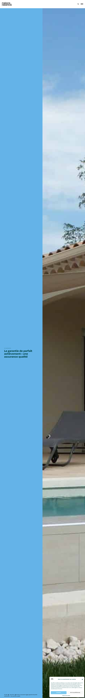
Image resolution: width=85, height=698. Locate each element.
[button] (82, 679)
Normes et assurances (21, 694)
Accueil (5, 694)
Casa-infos (11, 694)
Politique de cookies (66, 695)
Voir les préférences (75, 692)
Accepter (58, 692)
